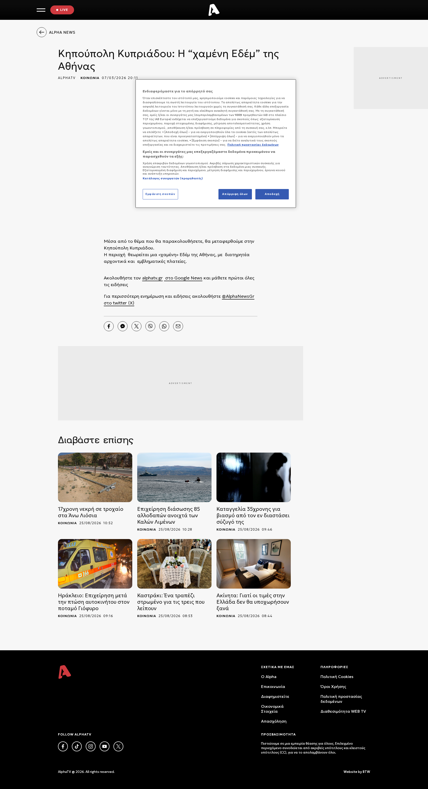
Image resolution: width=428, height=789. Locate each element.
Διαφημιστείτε (275, 696)
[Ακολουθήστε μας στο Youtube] (104, 746)
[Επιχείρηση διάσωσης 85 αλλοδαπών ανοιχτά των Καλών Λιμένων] (174, 477)
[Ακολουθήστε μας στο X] (118, 746)
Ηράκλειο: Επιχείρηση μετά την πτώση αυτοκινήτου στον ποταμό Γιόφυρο (94, 602)
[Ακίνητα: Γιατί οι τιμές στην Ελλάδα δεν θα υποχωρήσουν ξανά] (253, 564)
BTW (366, 772)
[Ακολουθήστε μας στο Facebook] (63, 746)
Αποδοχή (272, 194)
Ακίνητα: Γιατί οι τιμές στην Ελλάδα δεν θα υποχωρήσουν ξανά (252, 602)
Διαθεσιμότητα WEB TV (343, 711)
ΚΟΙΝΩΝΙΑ (89, 78)
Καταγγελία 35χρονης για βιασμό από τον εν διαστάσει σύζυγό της (253, 515)
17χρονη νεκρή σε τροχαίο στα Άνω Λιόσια (90, 512)
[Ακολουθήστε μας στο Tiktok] (77, 746)
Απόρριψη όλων (235, 194)
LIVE (64, 10)
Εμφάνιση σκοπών (160, 194)
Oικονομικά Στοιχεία (272, 709)
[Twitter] (136, 326)
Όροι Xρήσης (333, 686)
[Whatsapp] (164, 326)
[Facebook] (109, 326)
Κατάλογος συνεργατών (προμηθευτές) (173, 178)
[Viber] (150, 326)
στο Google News (183, 278)
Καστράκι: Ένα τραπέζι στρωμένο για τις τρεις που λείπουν (171, 602)
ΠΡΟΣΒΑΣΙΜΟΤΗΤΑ (278, 734)
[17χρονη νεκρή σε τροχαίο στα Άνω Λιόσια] (95, 477)
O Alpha (268, 676)
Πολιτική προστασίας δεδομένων (341, 699)
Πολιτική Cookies (337, 676)
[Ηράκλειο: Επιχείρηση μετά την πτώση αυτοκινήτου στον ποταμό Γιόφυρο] (95, 564)
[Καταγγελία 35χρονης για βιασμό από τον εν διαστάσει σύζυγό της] (253, 477)
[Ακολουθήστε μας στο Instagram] (91, 746)
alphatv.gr (152, 278)
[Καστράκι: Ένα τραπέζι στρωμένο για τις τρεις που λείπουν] (174, 564)
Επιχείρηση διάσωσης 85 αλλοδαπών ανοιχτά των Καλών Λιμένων (168, 515)
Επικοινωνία (273, 686)
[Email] (178, 326)
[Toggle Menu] (41, 10)
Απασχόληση (274, 721)
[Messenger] (123, 326)
